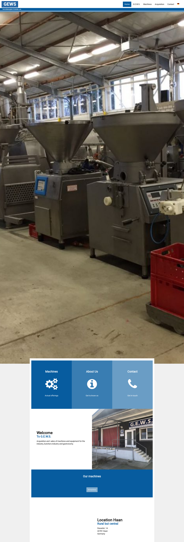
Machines (147, 4)
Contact (170, 4)
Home (127, 4)
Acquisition (159, 4)
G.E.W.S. (136, 4)
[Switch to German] (178, 4)
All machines (92, 490)
